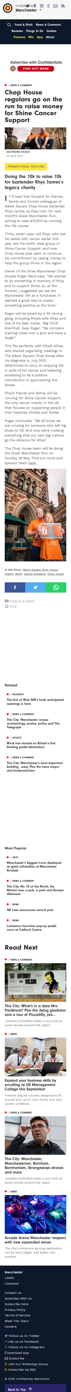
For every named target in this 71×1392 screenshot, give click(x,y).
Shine (18, 573)
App (40, 37)
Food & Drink (24, 24)
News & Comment (48, 24)
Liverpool (12, 1283)
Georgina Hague (18, 151)
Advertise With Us (18, 1298)
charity (9, 573)
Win (31, 37)
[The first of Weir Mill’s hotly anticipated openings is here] (35, 698)
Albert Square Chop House (40, 569)
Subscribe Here (16, 1304)
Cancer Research (35, 573)
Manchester (14, 1272)
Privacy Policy (15, 1310)
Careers (11, 1326)
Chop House (56, 573)
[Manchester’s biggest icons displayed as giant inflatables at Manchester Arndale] (35, 863)
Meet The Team (17, 1321)
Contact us (13, 1293)
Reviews (17, 31)
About (50, 37)
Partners (19, 37)
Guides (51, 31)
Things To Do (34, 31)
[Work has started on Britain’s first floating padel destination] (35, 742)
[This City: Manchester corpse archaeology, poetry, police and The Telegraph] (35, 720)
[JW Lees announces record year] (35, 907)
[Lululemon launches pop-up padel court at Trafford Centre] (35, 925)
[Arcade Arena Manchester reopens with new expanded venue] (35, 1224)
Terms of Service (17, 1315)
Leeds (9, 1278)
